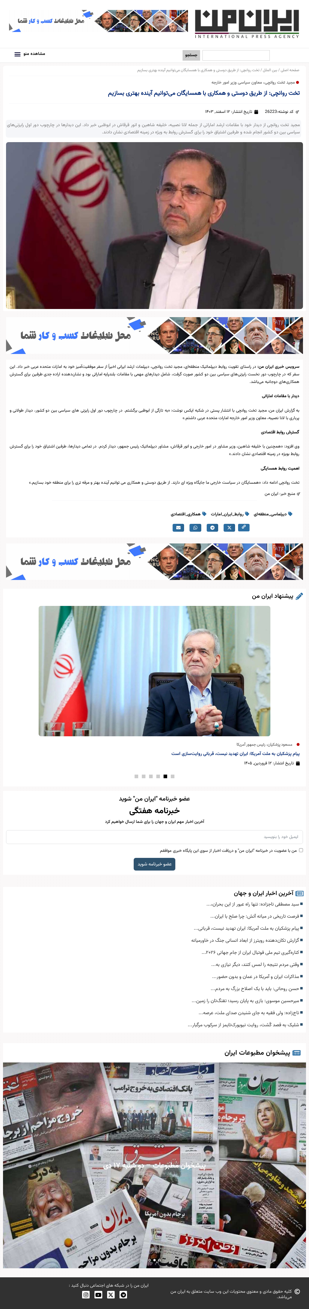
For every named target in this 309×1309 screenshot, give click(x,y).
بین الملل (270, 70)
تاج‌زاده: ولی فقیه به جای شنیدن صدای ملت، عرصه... (249, 1013)
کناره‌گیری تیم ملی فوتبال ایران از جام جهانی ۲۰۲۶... (251, 953)
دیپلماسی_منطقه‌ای (270, 514)
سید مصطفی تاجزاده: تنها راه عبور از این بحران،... (253, 904)
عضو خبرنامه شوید (155, 864)
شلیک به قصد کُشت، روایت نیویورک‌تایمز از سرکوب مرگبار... (244, 1025)
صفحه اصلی (290, 70)
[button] (17, 54)
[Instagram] (86, 1294)
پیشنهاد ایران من (272, 596)
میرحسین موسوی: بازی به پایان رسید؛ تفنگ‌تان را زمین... (246, 1001)
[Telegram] (123, 1294)
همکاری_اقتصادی (186, 514)
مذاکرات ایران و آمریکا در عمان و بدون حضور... (256, 977)
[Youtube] (98, 1294)
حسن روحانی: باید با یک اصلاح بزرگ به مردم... (255, 989)
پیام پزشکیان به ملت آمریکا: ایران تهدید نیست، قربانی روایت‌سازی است (235, 753)
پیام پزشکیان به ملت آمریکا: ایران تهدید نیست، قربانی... (247, 928)
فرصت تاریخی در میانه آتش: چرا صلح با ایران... (255, 916)
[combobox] (236, 55)
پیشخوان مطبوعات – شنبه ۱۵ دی (154, 1165)
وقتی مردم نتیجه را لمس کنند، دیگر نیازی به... (255, 965)
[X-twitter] (111, 1294)
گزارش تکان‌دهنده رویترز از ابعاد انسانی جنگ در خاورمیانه (245, 941)
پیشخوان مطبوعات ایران (257, 1053)
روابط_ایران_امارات (227, 514)
